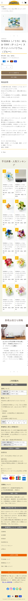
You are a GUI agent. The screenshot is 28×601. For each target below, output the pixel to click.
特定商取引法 (4, 542)
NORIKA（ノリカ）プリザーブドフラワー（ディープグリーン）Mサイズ (20, 217)
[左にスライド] (10, 36)
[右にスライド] (17, 36)
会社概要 (3, 535)
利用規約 (3, 538)
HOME (2, 6)
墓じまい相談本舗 (7, 582)
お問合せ (3, 549)
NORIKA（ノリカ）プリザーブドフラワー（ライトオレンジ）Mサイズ (20, 274)
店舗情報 (3, 531)
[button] (2, 2)
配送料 (4, 57)
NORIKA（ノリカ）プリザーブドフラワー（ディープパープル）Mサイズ (20, 246)
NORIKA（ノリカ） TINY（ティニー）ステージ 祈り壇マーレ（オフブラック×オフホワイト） (20, 188)
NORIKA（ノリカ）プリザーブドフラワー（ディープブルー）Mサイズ (8, 246)
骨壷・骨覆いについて (7, 566)
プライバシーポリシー (7, 545)
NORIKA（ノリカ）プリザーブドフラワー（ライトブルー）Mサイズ (8, 187)
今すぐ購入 (14, 77)
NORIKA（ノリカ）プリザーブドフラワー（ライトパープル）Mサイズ (20, 302)
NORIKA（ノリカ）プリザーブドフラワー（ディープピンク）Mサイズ (8, 274)
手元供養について (5, 559)
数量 (2, 64)
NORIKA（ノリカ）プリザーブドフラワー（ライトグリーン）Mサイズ (8, 302)
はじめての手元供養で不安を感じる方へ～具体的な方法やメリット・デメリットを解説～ (13, 344)
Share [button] (4, 152)
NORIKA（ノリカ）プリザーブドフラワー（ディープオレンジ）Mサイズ (8, 217)
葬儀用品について (5, 562)
